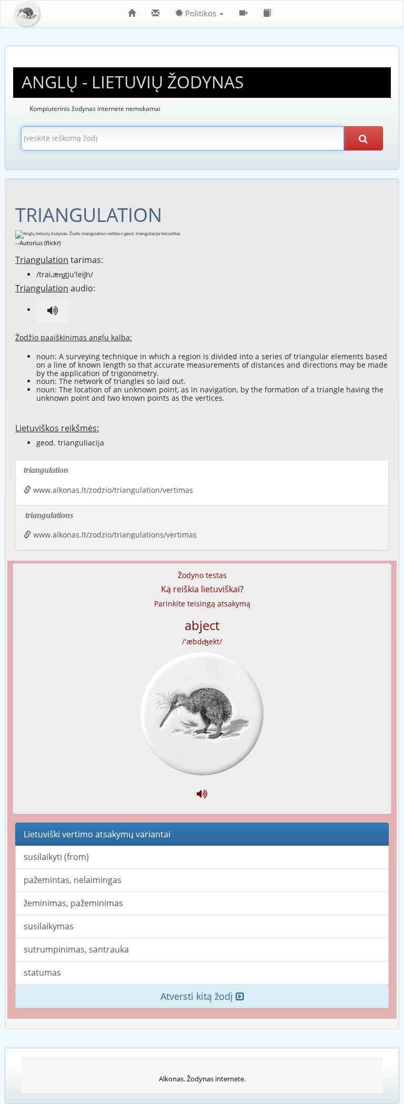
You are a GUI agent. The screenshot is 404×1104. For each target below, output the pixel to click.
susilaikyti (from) (56, 857)
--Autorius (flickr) (37, 243)
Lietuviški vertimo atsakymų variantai (97, 834)
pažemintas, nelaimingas (73, 880)
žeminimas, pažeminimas (73, 903)
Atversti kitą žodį (198, 996)
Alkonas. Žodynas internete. (202, 1078)
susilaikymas (49, 926)
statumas (42, 972)
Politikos (200, 13)
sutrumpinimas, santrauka (76, 949)
